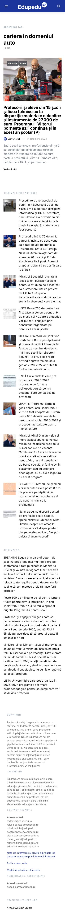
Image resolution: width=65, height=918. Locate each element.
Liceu (23, 63)
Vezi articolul (9, 169)
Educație (12, 63)
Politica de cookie (17, 863)
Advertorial (14, 139)
